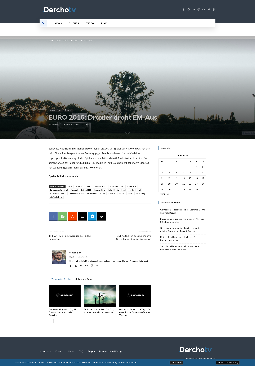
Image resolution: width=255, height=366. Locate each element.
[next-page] (55, 321)
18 (162, 183)
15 (190, 178)
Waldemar (56, 124)
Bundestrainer (101, 186)
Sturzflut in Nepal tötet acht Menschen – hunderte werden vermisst (179, 248)
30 (196, 189)
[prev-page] (50, 321)
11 (162, 178)
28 (183, 189)
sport (130, 193)
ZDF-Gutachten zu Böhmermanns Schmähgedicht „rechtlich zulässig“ (133, 237)
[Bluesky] (208, 9)
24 (203, 183)
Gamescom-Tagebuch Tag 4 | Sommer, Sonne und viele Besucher (62, 312)
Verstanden (176, 362)
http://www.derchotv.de (78, 257)
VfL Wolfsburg (56, 197)
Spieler (122, 193)
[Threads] (213, 9)
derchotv (114, 186)
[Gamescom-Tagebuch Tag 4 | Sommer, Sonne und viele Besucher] (65, 296)
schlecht (111, 193)
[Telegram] (92, 216)
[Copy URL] (101, 216)
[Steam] (87, 266)
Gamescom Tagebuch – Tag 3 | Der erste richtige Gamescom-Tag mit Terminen (135, 312)
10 (203, 172)
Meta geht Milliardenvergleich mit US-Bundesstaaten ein (178, 239)
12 (169, 178)
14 (183, 178)
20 (176, 183)
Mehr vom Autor (84, 278)
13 (176, 178)
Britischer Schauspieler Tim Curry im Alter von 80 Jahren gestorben (182, 220)
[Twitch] (198, 9)
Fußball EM (86, 190)
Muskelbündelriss (76, 193)
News (58, 41)
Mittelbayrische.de (58, 193)
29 (190, 189)
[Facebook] (183, 9)
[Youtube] (203, 9)
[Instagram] (188, 9)
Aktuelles (79, 186)
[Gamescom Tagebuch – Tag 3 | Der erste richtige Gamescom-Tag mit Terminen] (135, 296)
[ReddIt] (72, 216)
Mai (139, 190)
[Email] (82, 216)
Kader (131, 190)
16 (196, 178)
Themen (68, 110)
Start (51, 41)
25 (162, 189)
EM (122, 186)
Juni (124, 190)
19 (169, 183)
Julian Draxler (114, 190)
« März (161, 193)
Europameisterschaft (59, 190)
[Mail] (193, 9)
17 (203, 178)
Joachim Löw (99, 190)
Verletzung (140, 193)
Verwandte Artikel (61, 278)
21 (183, 183)
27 (176, 189)
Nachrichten (92, 193)
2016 (69, 186)
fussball (74, 190)
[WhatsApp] (62, 216)
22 (190, 183)
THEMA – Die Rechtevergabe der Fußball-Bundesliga (70, 237)
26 (169, 189)
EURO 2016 (131, 186)
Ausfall (89, 186)
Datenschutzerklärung (227, 362)
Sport (59, 110)
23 (196, 183)
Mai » (169, 193)
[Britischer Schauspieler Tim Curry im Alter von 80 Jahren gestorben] (100, 296)
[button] (43, 23)
